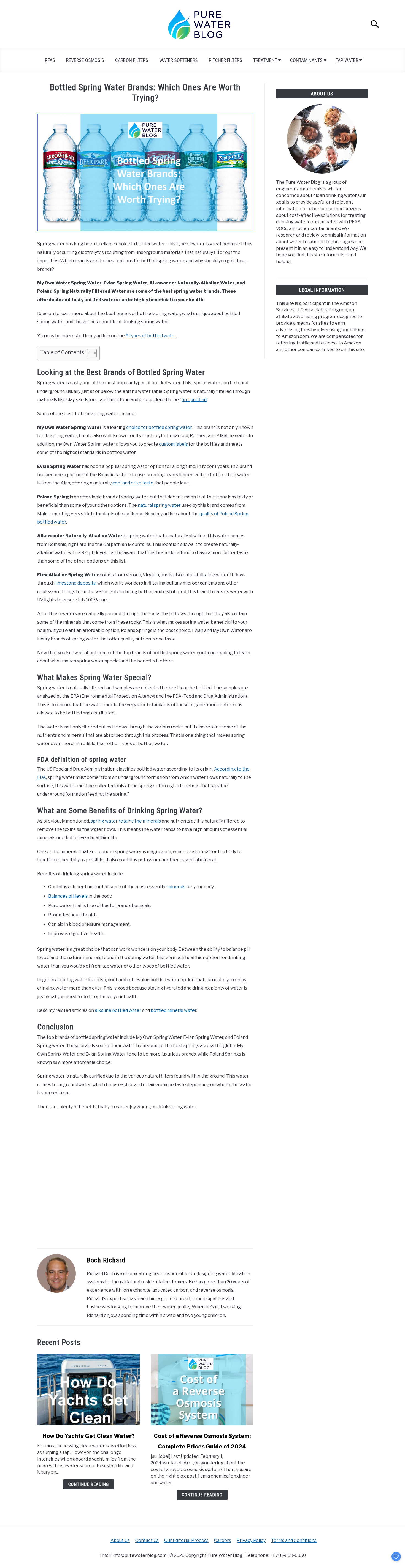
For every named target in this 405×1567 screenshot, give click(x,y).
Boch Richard (106, 1260)
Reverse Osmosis (85, 60)
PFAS (50, 60)
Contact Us (147, 1540)
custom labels (173, 444)
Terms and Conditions (294, 1540)
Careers (222, 1540)
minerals (176, 886)
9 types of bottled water (151, 335)
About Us (120, 1540)
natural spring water (159, 505)
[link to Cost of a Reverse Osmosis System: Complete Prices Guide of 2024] (202, 1389)
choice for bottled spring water (159, 427)
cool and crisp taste (132, 483)
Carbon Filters (131, 60)
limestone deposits (75, 583)
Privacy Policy (251, 1540)
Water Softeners (178, 60)
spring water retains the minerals (126, 821)
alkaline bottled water (118, 1010)
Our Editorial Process (186, 1540)
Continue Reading (88, 1484)
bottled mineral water (173, 1010)
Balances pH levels (68, 896)
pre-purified (194, 399)
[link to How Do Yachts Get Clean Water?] (88, 1389)
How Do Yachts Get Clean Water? (88, 1436)
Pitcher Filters (225, 60)
